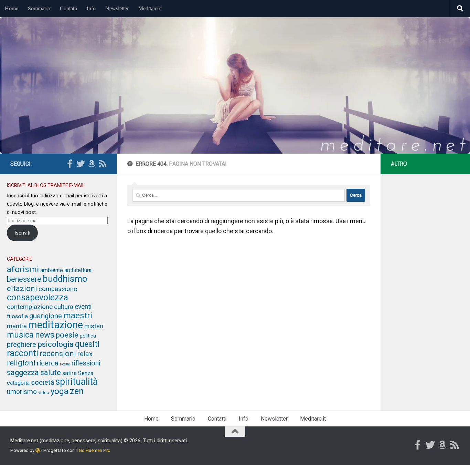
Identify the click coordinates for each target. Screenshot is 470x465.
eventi (83, 307)
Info (91, 8)
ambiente (51, 270)
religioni (21, 362)
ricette (65, 364)
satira (69, 373)
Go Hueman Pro (94, 450)
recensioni (58, 353)
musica (20, 335)
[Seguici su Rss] (102, 163)
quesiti (87, 344)
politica (88, 336)
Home (11, 8)
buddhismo (65, 278)
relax (85, 354)
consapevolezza (37, 297)
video (43, 392)
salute (50, 372)
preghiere (21, 344)
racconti (22, 353)
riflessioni (86, 363)
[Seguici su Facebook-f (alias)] (69, 163)
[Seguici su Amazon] (91, 163)
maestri (77, 315)
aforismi (23, 269)
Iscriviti (22, 233)
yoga (59, 391)
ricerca (47, 363)
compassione (58, 289)
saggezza (23, 372)
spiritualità (76, 381)
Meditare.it (150, 8)
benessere (24, 279)
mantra (17, 326)
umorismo (22, 392)
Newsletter (117, 8)
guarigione (45, 316)
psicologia (56, 344)
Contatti (68, 8)
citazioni (22, 288)
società (42, 382)
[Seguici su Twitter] (80, 163)
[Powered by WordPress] (37, 450)
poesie (67, 335)
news (44, 335)
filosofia (17, 316)
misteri (93, 326)
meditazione (55, 325)
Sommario (39, 8)
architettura (78, 270)
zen (77, 391)
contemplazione (30, 307)
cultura (63, 307)
